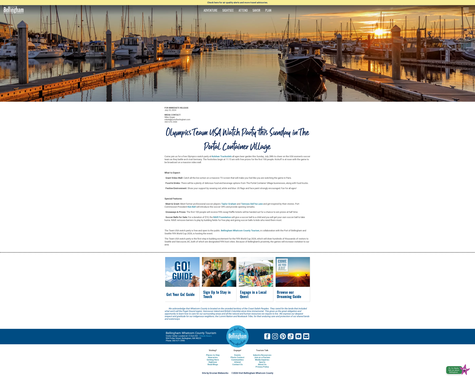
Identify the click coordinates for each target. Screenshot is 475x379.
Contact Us (237, 364)
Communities (237, 360)
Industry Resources (262, 355)
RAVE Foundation (222, 217)
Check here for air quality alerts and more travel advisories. (237, 2)
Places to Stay (213, 355)
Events (237, 355)
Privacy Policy (262, 367)
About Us (262, 364)
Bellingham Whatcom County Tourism (240, 230)
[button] (458, 369)
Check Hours (206, 336)
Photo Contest (237, 357)
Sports (262, 362)
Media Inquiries (262, 360)
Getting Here (213, 360)
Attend (237, 362)
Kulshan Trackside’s (222, 156)
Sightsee (213, 362)
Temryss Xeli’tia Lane (252, 204)
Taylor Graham (228, 204)
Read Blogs (213, 364)
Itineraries (213, 357)
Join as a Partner (262, 357)
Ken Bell (192, 207)
